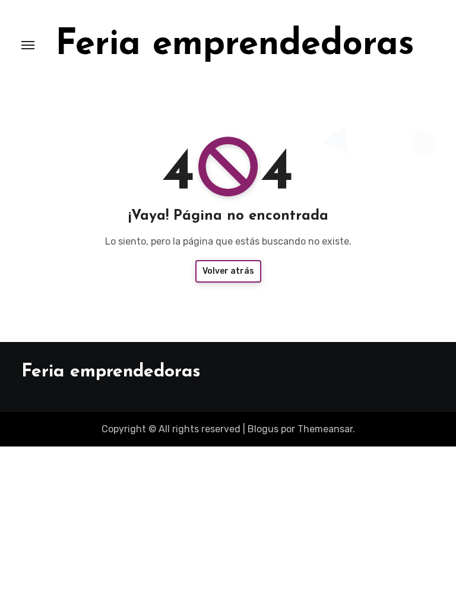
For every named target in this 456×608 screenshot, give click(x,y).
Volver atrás (228, 271)
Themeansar (325, 429)
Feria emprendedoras (234, 45)
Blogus (263, 429)
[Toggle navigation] (27, 45)
